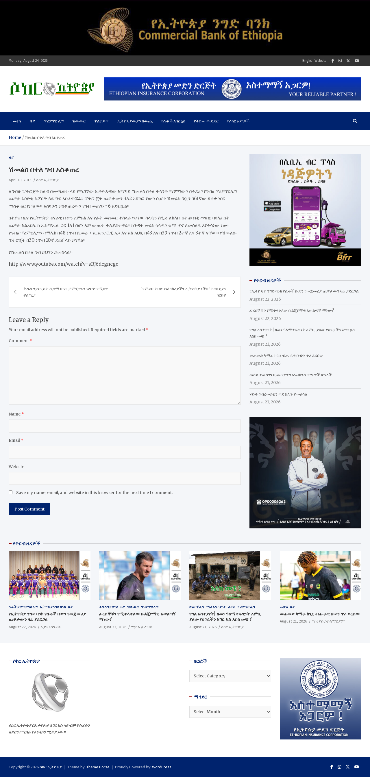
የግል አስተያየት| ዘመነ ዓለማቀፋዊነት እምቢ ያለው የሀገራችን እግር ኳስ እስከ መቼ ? (225, 616)
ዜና (32, 121)
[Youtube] (356, 60)
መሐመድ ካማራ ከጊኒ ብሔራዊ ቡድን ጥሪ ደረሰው (286, 355)
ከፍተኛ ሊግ (196, 607)
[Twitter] (348, 60)
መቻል (284, 607)
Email (16, 440)
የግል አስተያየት (216, 607)
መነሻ (17, 121)
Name (16, 414)
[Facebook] (332, 60)
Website (16, 466)
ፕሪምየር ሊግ (54, 121)
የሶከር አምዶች (238, 121)
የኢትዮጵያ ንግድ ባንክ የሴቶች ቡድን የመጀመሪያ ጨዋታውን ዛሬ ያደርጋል (304, 291)
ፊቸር (231, 607)
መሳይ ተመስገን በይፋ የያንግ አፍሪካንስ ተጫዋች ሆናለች (290, 374)
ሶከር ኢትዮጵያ (47, 179)
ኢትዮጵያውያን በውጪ (135, 121)
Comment (20, 340)
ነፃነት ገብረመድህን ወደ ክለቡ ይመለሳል (278, 394)
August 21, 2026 (203, 626)
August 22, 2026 (22, 626)
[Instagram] (340, 60)
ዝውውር (79, 121)
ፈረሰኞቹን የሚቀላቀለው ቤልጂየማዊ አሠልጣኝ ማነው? (291, 310)
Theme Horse (98, 766)
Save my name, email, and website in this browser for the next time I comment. (94, 492)
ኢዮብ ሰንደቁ (50, 626)
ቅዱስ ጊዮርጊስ (108, 607)
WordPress (161, 766)
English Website (314, 60)
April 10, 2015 (20, 179)
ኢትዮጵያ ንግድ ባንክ (53, 607)
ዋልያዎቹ (101, 121)
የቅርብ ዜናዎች (26, 543)
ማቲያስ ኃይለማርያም (328, 621)
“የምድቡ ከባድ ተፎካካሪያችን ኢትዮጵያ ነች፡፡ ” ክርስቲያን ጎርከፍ (183, 292)
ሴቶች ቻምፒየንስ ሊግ (23, 607)
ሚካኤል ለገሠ (141, 626)
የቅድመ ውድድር (206, 121)
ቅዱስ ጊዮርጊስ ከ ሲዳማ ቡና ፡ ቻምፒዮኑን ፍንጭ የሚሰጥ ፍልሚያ (65, 292)
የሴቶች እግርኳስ (173, 121)
